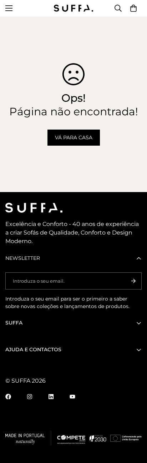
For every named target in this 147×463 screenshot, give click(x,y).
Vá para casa (73, 137)
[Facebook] (8, 396)
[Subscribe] (133, 281)
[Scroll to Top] (134, 425)
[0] (133, 8)
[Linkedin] (51, 396)
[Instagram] (29, 396)
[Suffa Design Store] (73, 8)
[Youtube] (72, 396)
